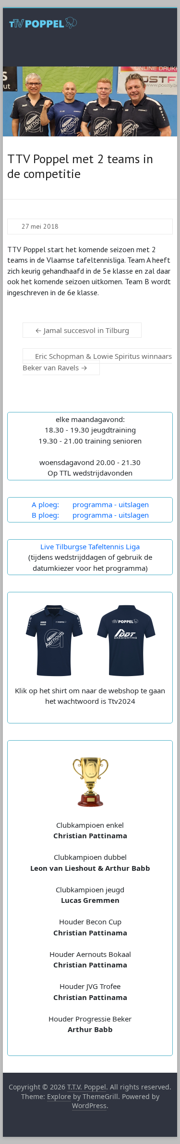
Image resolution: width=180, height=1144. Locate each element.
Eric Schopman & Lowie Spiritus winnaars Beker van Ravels (97, 361)
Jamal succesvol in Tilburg (82, 330)
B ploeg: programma (72, 515)
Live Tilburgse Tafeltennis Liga (90, 546)
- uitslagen (130, 504)
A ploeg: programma (72, 504)
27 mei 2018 (40, 226)
